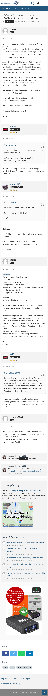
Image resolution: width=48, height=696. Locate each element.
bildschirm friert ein (24, 667)
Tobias (8, 545)
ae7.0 (13, 667)
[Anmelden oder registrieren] (38, 3)
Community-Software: (24, 692)
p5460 (5, 667)
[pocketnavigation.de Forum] (10, 3)
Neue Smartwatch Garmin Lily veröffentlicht (24, 558)
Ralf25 (7, 274)
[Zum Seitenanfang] (44, 692)
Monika (11, 456)
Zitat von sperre (12, 144)
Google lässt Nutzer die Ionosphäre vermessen (25, 542)
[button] (44, 3)
